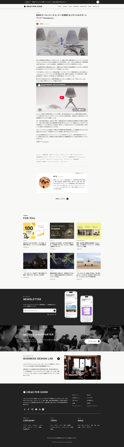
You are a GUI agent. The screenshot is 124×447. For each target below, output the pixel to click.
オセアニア (89, 427)
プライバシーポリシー (77, 405)
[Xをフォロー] (24, 409)
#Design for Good (58, 159)
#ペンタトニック (68, 159)
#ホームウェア (64, 161)
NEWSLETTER (83, 6)
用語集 (73, 403)
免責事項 (89, 403)
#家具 (71, 154)
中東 (95, 425)
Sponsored (29, 427)
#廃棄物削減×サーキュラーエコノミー (77, 157)
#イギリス (64, 157)
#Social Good (49, 159)
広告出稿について (76, 397)
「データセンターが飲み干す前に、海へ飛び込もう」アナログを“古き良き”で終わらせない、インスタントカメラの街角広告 (88, 275)
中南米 (79, 427)
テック (61, 425)
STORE (89, 6)
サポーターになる (92, 341)
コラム (29, 425)
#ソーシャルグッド (40, 159)
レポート (41, 425)
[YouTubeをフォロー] (36, 409)
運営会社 (89, 395)
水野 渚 (41, 24)
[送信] (55, 311)
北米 (98, 425)
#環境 (50, 154)
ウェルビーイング (65, 427)
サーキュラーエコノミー (55, 427)
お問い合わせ (75, 400)
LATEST (60, 6)
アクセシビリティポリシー (92, 405)
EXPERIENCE (76, 6)
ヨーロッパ (87, 425)
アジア (79, 425)
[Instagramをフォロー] (32, 409)
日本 (83, 425)
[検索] (98, 6)
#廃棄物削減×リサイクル (42, 157)
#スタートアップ (64, 154)
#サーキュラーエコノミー (53, 161)
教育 (65, 425)
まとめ (24, 427)
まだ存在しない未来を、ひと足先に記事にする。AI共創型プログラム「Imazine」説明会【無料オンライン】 (62, 244)
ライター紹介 (89, 397)
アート (52, 425)
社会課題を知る (90, 400)
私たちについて (75, 395)
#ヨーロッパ (52, 157)
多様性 (72, 427)
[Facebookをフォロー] (28, 409)
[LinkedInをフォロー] (43, 409)
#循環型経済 (76, 159)
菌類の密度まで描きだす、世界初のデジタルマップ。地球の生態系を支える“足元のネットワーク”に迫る (62, 275)
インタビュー (35, 425)
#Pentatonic (56, 154)
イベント (35, 427)
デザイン (56, 425)
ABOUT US (95, 6)
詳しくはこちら (50, 314)
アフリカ (84, 427)
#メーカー (58, 157)
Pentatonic (39, 74)
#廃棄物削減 (45, 154)
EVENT (70, 6)
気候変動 (69, 425)
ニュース (37, 12)
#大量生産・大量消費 (41, 161)
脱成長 (52, 429)
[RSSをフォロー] (39, 409)
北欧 (92, 425)
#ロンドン (38, 154)
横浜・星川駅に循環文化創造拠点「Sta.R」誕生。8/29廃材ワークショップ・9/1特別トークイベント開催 (88, 244)
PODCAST (65, 6)
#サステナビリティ (78, 154)
